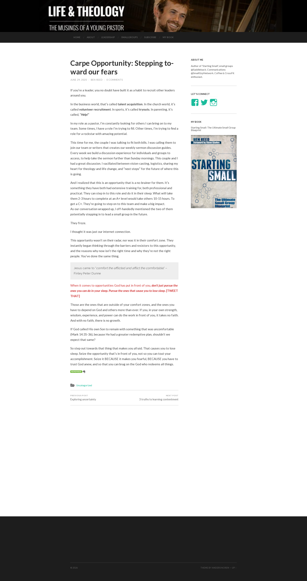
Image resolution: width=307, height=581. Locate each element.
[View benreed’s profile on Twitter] (204, 102)
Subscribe (150, 37)
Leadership (108, 37)
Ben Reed (97, 79)
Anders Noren (220, 567)
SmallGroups (129, 37)
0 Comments (114, 79)
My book (168, 37)
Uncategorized (84, 385)
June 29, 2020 (78, 79)
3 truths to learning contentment (158, 397)
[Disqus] (124, 449)
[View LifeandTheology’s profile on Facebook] (195, 102)
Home (77, 37)
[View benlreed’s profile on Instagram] (213, 102)
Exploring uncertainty (83, 397)
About (91, 37)
